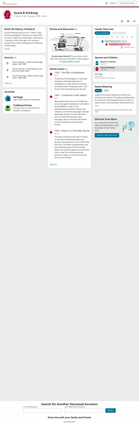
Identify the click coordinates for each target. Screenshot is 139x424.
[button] (24, 63)
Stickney (98, 90)
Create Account (127, 3)
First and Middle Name (30, 407)
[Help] (106, 3)
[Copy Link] (134, 21)
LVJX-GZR (44, 16)
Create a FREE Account (70, 61)
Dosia (106, 90)
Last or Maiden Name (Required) (74, 407)
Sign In (113, 3)
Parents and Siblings (119, 33)
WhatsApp (70, 422)
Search (110, 410)
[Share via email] (128, 21)
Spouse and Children (102, 33)
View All (8, 83)
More (7, 49)
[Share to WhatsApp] (122, 21)
